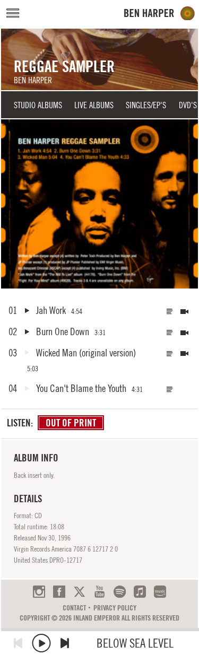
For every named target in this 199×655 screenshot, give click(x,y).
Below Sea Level (135, 643)
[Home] (159, 13)
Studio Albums (38, 105)
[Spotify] (120, 592)
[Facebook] (59, 592)
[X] (79, 592)
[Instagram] (39, 592)
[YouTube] (99, 592)
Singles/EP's (146, 105)
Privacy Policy (114, 608)
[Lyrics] (170, 312)
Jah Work (51, 310)
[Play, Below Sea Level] (41, 643)
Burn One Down (62, 331)
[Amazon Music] (160, 592)
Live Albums (94, 105)
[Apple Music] (140, 592)
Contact (74, 608)
